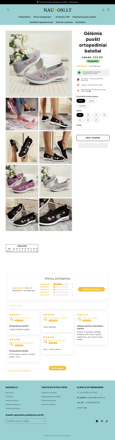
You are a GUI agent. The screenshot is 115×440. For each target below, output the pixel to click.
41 (96, 120)
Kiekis (79, 125)
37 (96, 115)
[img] (14, 314)
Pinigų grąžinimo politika (51, 396)
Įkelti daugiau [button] (57, 368)
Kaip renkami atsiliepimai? (19, 370)
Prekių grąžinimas (13, 408)
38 (104, 115)
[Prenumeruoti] (43, 421)
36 (88, 115)
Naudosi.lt (53, 435)
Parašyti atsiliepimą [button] (91, 289)
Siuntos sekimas (12, 400)
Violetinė (82, 106)
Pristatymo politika (48, 400)
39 (80, 120)
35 (80, 115)
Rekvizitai (9, 392)
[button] (8, 9)
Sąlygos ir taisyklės (49, 392)
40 (88, 120)
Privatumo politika (48, 404)
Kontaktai (9, 396)
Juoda (91, 101)
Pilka (81, 101)
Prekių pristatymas (13, 404)
